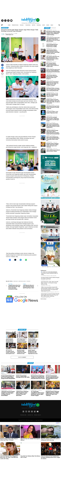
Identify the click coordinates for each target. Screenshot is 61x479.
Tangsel (22, 25)
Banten (33, 25)
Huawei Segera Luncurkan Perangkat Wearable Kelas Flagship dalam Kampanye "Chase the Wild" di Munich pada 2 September (50, 295)
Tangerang (27, 25)
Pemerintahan (15, 25)
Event (43, 25)
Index (52, 25)
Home (9, 25)
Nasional (39, 25)
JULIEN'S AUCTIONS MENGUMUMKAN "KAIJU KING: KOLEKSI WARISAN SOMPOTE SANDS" (49, 273)
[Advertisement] (30, 8)
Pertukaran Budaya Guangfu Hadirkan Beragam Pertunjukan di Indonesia (50, 278)
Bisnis (47, 25)
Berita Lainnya (43, 298)
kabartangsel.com (9, 34)
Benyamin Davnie (22, 281)
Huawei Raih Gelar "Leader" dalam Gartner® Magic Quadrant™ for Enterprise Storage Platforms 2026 (49, 283)
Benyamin (16, 281)
